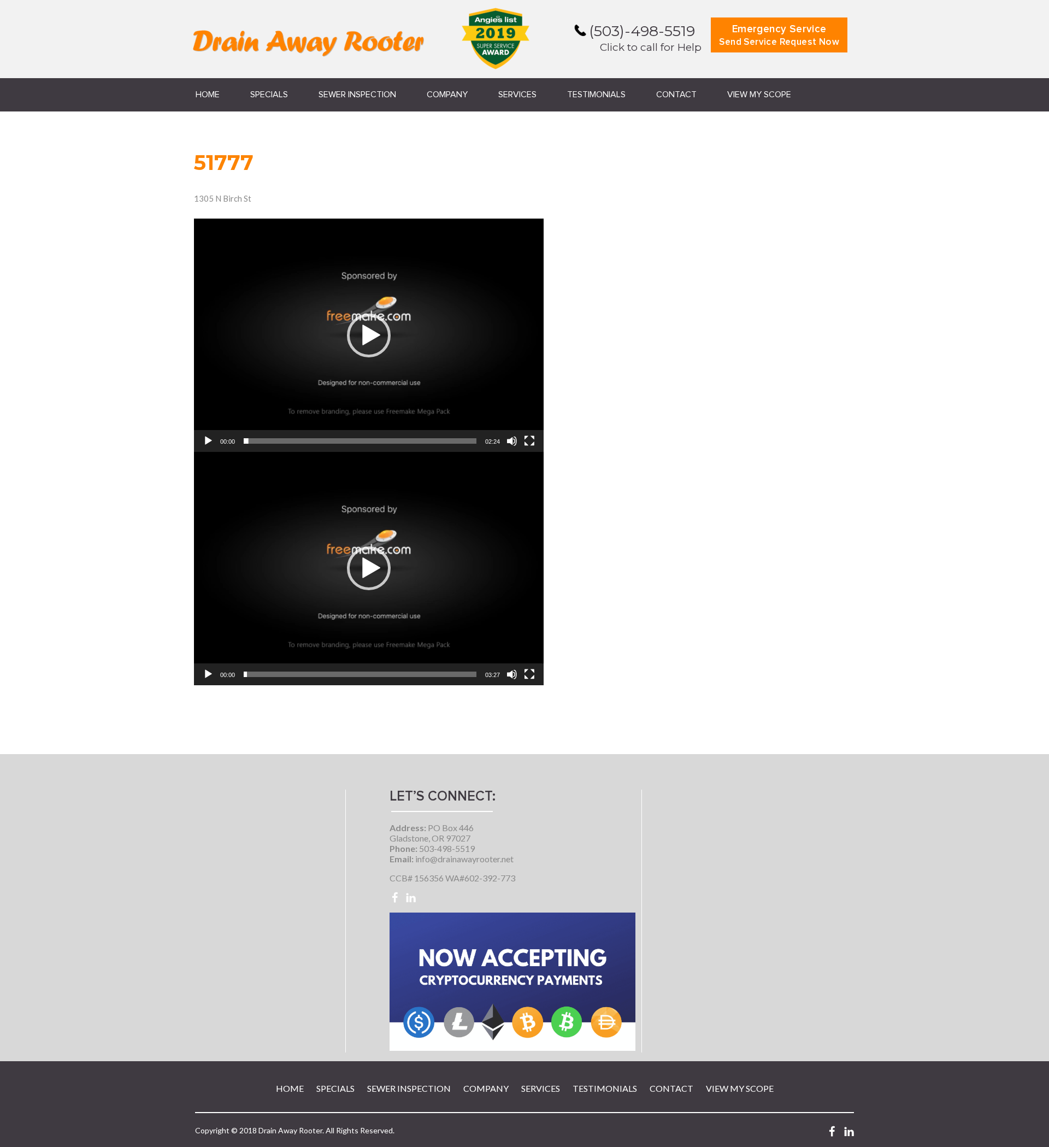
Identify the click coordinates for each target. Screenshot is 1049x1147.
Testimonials (596, 94)
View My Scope (759, 94)
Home (208, 94)
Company (447, 94)
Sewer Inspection (357, 94)
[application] (369, 335)
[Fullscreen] (529, 441)
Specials (269, 94)
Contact (676, 94)
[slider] (360, 441)
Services (517, 94)
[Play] (208, 441)
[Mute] (511, 441)
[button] (369, 335)
